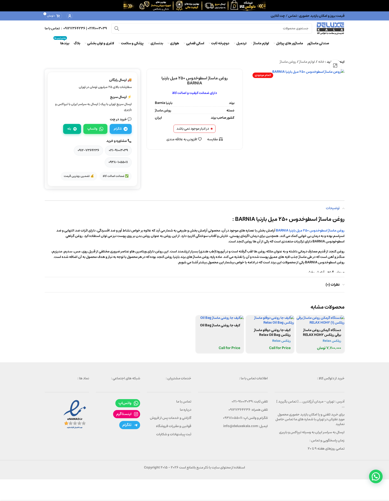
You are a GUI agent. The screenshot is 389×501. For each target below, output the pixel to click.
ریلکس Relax (332, 341)
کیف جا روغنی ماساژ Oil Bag (220, 325)
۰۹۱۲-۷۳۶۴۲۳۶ (88, 150)
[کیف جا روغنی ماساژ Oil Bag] (220, 317)
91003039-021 (242, 401)
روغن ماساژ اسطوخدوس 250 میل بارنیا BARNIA (310, 230)
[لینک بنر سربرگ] (194, 5)
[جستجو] (116, 28)
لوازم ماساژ (307, 62)
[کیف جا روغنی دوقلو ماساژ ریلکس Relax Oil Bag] (270, 320)
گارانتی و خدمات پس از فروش (170, 418)
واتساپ (92, 128)
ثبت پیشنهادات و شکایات (173, 434)
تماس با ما (183, 401)
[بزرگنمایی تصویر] (335, 65)
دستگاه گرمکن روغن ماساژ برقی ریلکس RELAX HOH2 (322, 332)
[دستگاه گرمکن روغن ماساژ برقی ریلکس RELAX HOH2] (320, 320)
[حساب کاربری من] (69, 15)
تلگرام (118, 128)
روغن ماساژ (288, 62)
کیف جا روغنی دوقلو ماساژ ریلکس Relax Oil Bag (272, 332)
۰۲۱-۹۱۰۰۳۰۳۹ (118, 150)
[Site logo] (330, 28)
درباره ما (185, 410)
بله (69, 128)
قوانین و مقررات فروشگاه (173, 426)
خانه (321, 62)
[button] (376, 476)
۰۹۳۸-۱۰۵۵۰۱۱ (118, 162)
